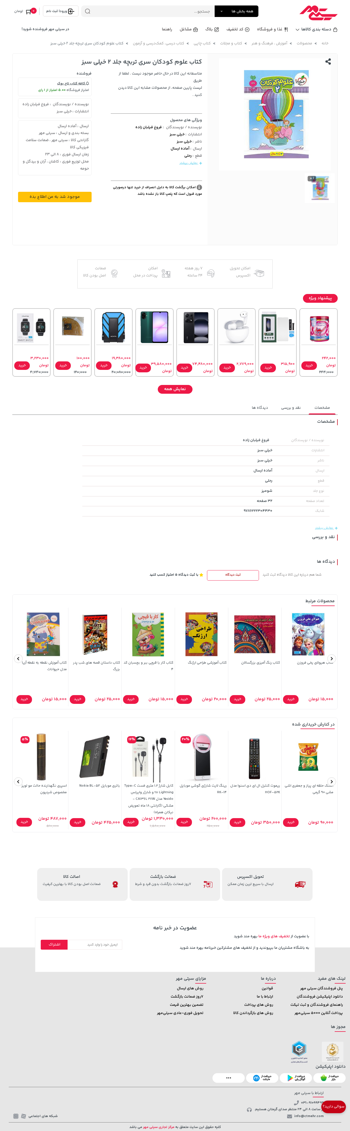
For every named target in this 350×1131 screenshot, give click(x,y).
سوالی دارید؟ (334, 1107)
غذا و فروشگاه (269, 29)
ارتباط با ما (265, 997)
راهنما (167, 29)
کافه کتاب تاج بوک (71, 83)
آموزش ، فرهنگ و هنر (269, 44)
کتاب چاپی (202, 44)
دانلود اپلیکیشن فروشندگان (320, 997)
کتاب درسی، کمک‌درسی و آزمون (158, 44)
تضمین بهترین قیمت (186, 1005)
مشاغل (186, 29)
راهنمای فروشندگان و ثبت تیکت (316, 1005)
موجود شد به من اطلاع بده (55, 196)
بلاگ (209, 29)
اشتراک (54, 945)
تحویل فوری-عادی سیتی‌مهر (180, 1013)
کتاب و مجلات (231, 44)
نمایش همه (175, 389)
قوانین (267, 989)
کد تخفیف (234, 29)
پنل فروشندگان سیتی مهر (321, 989)
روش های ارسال (190, 989)
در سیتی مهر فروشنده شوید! (45, 29)
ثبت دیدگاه (233, 575)
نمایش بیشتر (188, 163)
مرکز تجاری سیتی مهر (158, 1127)
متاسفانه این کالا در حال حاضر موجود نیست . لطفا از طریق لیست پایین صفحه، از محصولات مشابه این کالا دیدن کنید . (160, 84)
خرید (309, 365)
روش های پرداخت (258, 1005)
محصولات (304, 44)
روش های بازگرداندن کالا (253, 1013)
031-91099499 (312, 1103)
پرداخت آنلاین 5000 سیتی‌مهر (318, 1013)
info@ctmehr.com (309, 1116)
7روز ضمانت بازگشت (187, 997)
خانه (325, 44)
